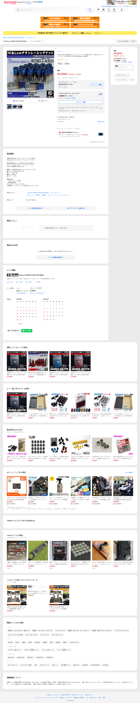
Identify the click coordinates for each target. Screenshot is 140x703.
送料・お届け (19, 282)
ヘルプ (135, 6)
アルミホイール (60, 630)
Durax (17, 642)
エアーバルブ (45, 635)
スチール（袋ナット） (14, 650)
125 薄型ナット (65, 665)
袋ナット (55, 665)
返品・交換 (28, 282)
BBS (51, 642)
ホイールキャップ (57, 635)
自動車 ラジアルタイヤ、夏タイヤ (18, 630)
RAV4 (64, 642)
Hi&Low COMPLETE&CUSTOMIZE (13, 37)
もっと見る (128, 472)
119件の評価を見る (21, 293)
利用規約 (62, 697)
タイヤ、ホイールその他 (15, 635)
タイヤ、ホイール (53, 195)
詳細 (100, 108)
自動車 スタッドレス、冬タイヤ (42, 630)
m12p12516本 (95, 665)
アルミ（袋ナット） (48, 650)
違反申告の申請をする (98, 142)
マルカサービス (74, 642)
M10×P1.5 (49, 657)
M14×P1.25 (39, 657)
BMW (23, 642)
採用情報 (81, 697)
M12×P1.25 (20, 657)
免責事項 (75, 697)
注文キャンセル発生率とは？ (37, 293)
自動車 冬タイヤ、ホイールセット (78, 630)
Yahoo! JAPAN (106, 6)
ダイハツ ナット (45, 665)
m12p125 (85, 665)
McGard (37, 642)
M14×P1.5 (30, 657)
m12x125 (105, 665)
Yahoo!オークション (77, 695)
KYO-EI (10, 642)
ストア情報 (37, 282)
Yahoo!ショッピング (53, 695)
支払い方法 (10, 282)
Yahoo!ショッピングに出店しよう (122, 6)
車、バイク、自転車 (34, 195)
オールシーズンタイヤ (122, 630)
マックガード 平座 (25, 665)
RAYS (30, 642)
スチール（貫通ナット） (31, 650)
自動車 (44, 195)
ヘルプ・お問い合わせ (90, 697)
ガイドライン (68, 697)
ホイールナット (31, 37)
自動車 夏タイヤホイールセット (102, 630)
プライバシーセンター (53, 697)
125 (35, 665)
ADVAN (58, 642)
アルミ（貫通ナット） (63, 650)
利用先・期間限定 (71, 98)
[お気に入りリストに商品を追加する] (132, 79)
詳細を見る (101, 121)
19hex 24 (76, 665)
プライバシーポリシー (40, 697)
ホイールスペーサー (32, 635)
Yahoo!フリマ (89, 695)
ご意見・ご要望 (101, 697)
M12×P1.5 (11, 657)
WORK (45, 642)
